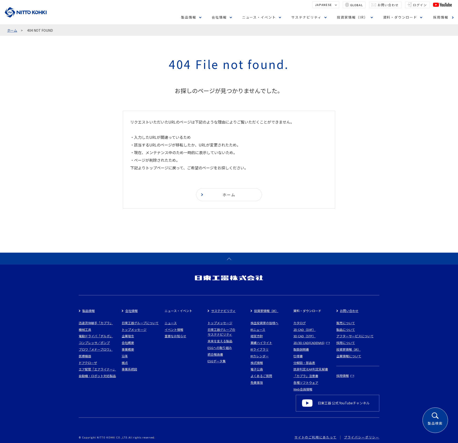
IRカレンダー (259, 356)
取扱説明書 (301, 349)
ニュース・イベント (259, 17)
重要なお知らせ (175, 336)
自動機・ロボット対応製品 (97, 376)
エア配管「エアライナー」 (97, 369)
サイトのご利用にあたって (315, 437)
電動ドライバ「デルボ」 (96, 336)
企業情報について (348, 356)
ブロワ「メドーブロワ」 (96, 349)
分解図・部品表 (304, 362)
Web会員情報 (302, 389)
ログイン (420, 5)
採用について (345, 342)
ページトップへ (229, 259)
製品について (345, 329)
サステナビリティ (306, 17)
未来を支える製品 (220, 341)
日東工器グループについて (140, 323)
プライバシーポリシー (361, 437)
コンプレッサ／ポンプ (94, 342)
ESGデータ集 (217, 361)
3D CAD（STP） (304, 336)
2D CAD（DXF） (304, 329)
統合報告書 (215, 354)
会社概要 (128, 342)
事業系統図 (129, 369)
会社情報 (219, 17)
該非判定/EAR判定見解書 (310, 369)
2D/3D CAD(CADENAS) (308, 342)
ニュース (171, 323)
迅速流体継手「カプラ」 (96, 323)
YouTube (442, 5)
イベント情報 (174, 329)
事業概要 (128, 349)
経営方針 (256, 336)
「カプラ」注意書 (305, 376)
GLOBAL (356, 5)
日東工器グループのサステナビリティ (221, 332)
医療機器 (85, 356)
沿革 (125, 356)
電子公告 (256, 369)
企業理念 (128, 336)
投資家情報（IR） (352, 17)
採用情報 (440, 17)
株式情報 (256, 362)
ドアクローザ (88, 362)
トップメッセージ (134, 329)
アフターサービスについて (355, 336)
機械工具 (85, 329)
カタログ (299, 323)
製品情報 (188, 17)
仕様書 (298, 356)
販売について (345, 323)
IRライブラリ (259, 349)
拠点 (125, 362)
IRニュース (257, 329)
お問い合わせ (388, 5)
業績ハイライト (261, 342)
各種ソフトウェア (305, 382)
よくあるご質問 (261, 376)
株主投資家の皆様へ (264, 323)
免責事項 (256, 382)
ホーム (12, 30)
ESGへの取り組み (220, 347)
